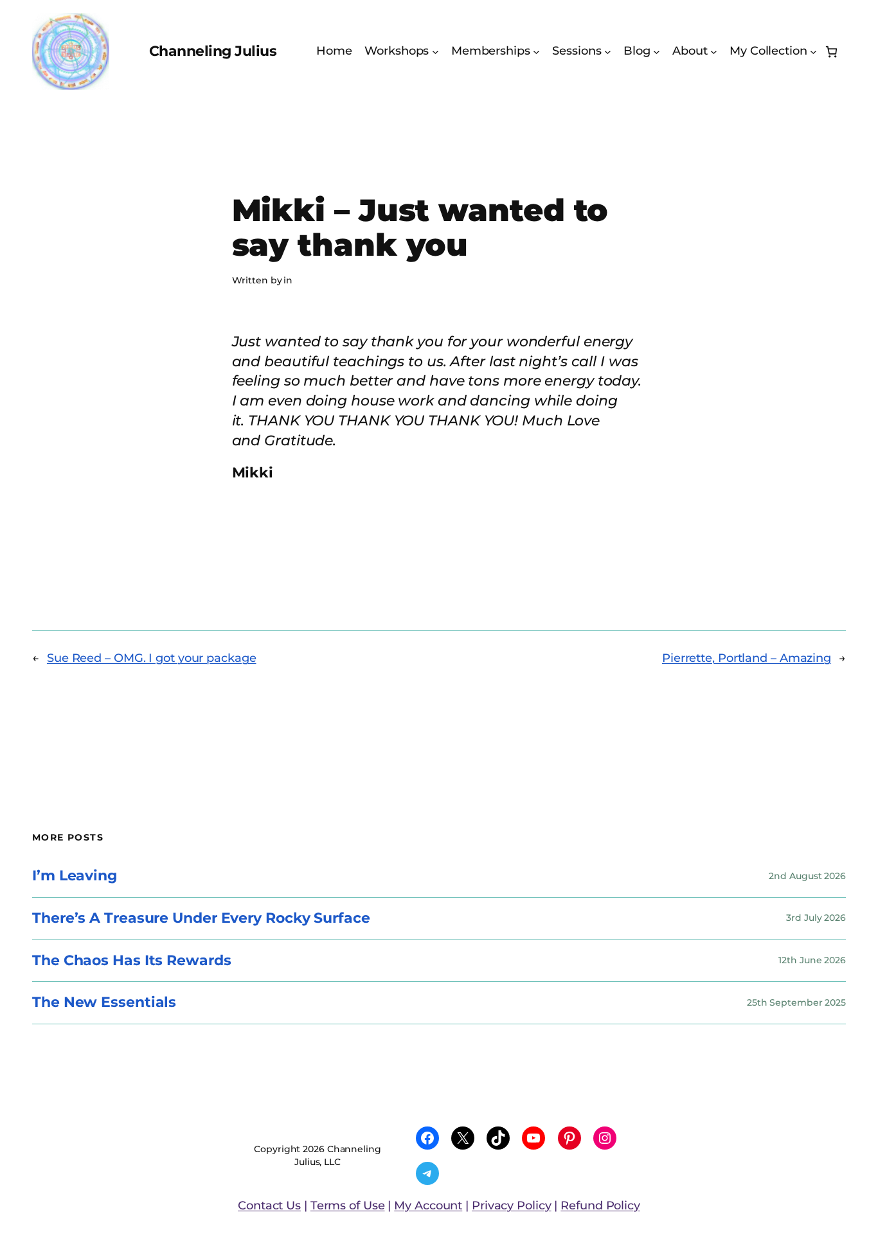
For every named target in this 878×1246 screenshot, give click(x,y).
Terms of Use (347, 1205)
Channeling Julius (213, 51)
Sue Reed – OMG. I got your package (151, 658)
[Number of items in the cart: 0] (831, 51)
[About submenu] (713, 51)
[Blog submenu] (656, 51)
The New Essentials (104, 1003)
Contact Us (269, 1205)
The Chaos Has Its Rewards (131, 961)
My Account (428, 1205)
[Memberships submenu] (536, 51)
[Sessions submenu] (607, 51)
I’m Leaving (74, 876)
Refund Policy (600, 1205)
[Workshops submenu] (435, 51)
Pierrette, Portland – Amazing (746, 658)
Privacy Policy (511, 1205)
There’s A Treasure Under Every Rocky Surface (201, 919)
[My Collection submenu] (813, 51)
